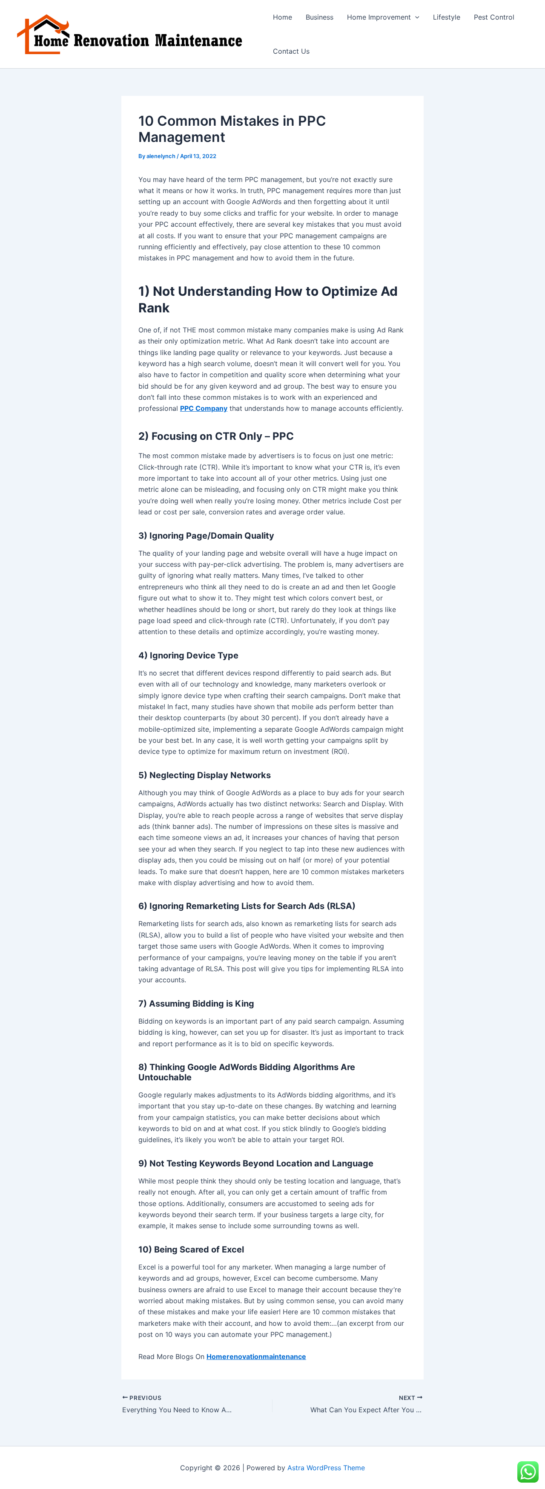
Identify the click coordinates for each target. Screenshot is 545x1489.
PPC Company (203, 408)
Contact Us (291, 51)
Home (282, 17)
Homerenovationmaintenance (256, 1356)
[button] (415, 17)
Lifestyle (446, 17)
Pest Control (494, 17)
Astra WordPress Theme (326, 1467)
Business (319, 17)
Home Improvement (379, 17)
